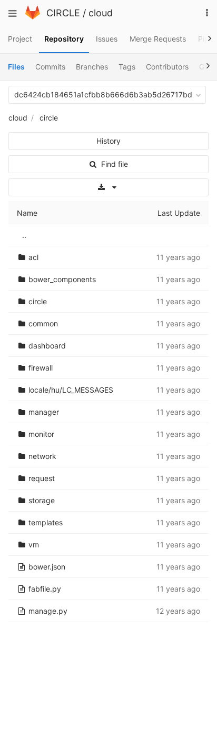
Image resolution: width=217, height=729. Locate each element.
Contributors (167, 66)
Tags (127, 66)
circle (49, 117)
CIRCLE (63, 12)
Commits (50, 66)
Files (16, 66)
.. (24, 235)
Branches (92, 66)
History (108, 140)
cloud (100, 12)
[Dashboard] (32, 16)
